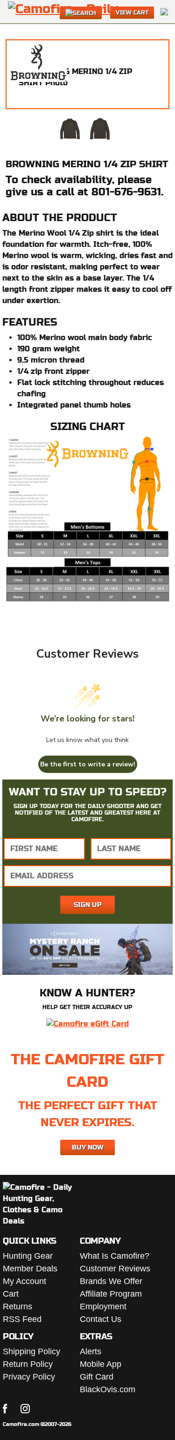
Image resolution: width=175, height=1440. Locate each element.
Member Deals (30, 1268)
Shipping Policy (31, 1351)
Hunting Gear (28, 1256)
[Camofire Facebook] (5, 1408)
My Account (24, 1281)
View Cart (132, 12)
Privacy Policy (29, 1376)
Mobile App (100, 1364)
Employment (103, 1306)
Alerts (90, 1351)
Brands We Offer (111, 1281)
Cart (11, 1294)
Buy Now (88, 1147)
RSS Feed (22, 1319)
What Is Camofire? (114, 1256)
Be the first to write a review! (87, 764)
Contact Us (100, 1319)
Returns (17, 1306)
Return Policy (28, 1364)
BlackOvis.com (107, 1389)
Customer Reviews (115, 1268)
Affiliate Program (111, 1294)
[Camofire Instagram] (25, 1408)
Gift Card (96, 1376)
